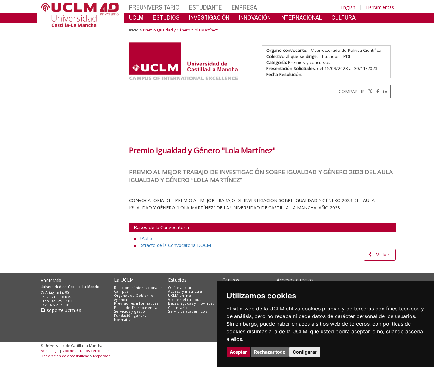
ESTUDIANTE (205, 7)
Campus (121, 291)
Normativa (123, 319)
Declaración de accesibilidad (65, 355)
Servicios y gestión (130, 311)
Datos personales (94, 350)
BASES (145, 238)
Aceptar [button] (238, 352)
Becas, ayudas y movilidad (191, 303)
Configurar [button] (305, 352)
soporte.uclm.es (63, 310)
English (348, 7)
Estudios (177, 280)
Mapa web (102, 355)
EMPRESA (244, 7)
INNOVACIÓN (255, 17)
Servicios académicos (187, 311)
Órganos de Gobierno (133, 295)
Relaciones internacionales (138, 287)
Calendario (177, 307)
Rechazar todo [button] (270, 352)
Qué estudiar (180, 287)
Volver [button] (383, 254)
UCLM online (179, 295)
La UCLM (124, 280)
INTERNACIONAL (301, 17)
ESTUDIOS (166, 17)
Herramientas (380, 7)
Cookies (69, 350)
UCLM (136, 17)
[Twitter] (369, 91)
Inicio (134, 30)
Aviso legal (49, 350)
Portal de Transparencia (136, 307)
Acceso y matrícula (185, 291)
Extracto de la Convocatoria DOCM (175, 245)
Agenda (120, 299)
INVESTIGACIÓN (209, 17)
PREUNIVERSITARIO (154, 7)
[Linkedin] (383, 91)
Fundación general (131, 315)
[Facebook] (376, 91)
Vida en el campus (184, 299)
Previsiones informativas (136, 303)
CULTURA (343, 17)
